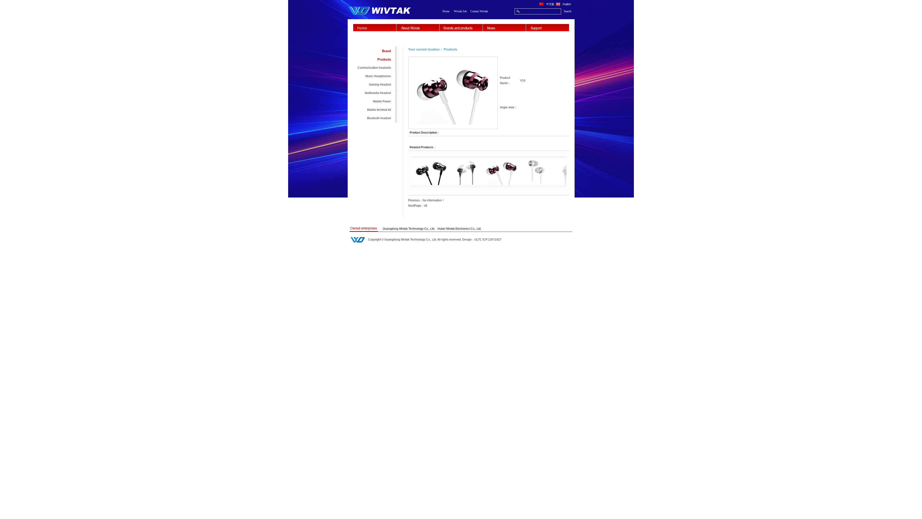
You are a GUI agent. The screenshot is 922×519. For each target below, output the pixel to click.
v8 (425, 205)
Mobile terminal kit (379, 109)
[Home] (374, 27)
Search (567, 11)
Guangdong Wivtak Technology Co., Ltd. (409, 228)
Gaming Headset (380, 84)
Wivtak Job (460, 11)
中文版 (550, 4)
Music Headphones (378, 76)
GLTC (478, 239)
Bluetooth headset (379, 118)
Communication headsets (374, 67)
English (567, 4)
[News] (504, 27)
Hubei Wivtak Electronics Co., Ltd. (459, 228)
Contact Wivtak (479, 11)
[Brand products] (461, 27)
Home (446, 11)
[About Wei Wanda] (417, 27)
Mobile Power (382, 101)
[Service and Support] (547, 27)
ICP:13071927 (492, 239)
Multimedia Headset (378, 93)
